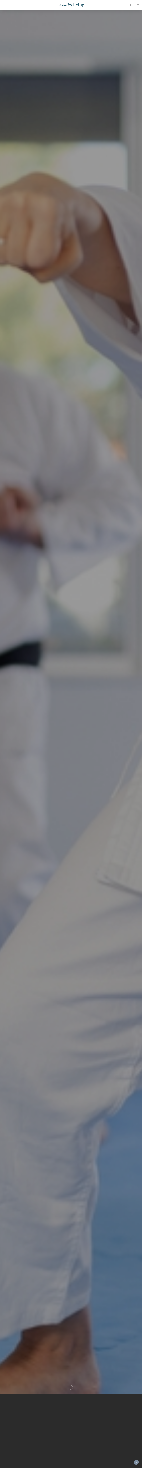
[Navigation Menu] (138, 5)
